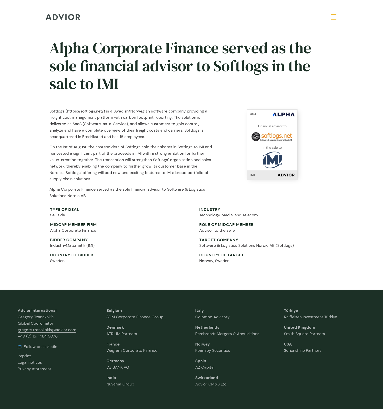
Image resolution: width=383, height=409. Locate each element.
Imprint (24, 356)
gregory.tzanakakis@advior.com (47, 329)
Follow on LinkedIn (40, 346)
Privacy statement (34, 368)
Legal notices (30, 362)
